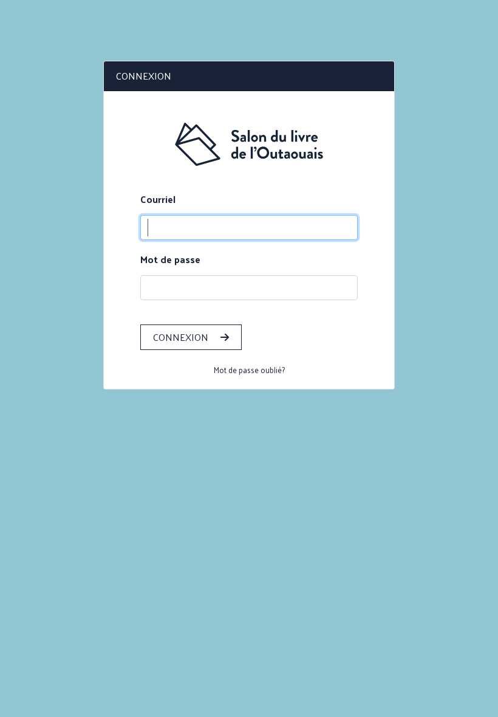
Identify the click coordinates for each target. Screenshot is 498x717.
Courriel (158, 199)
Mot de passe (170, 259)
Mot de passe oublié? (249, 370)
